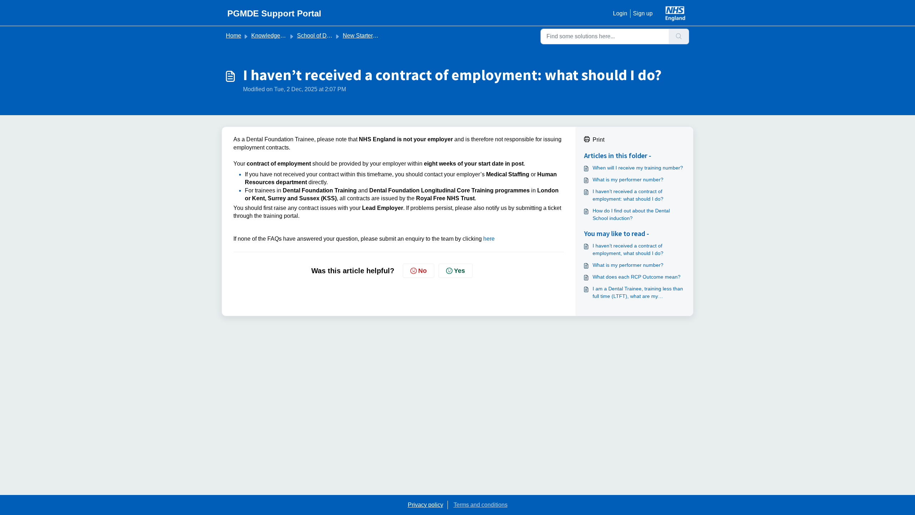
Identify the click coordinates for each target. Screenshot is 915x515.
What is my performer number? (628, 179)
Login (620, 13)
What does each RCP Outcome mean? (637, 277)
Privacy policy (425, 505)
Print (598, 140)
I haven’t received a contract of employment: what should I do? (628, 195)
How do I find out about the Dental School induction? (631, 214)
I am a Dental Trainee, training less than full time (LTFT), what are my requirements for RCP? (638, 293)
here (489, 239)
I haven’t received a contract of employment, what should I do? (628, 249)
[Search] (679, 36)
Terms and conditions (481, 505)
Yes (459, 270)
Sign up (643, 13)
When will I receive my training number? (638, 168)
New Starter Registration (374, 36)
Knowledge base (272, 36)
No (422, 270)
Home (233, 36)
